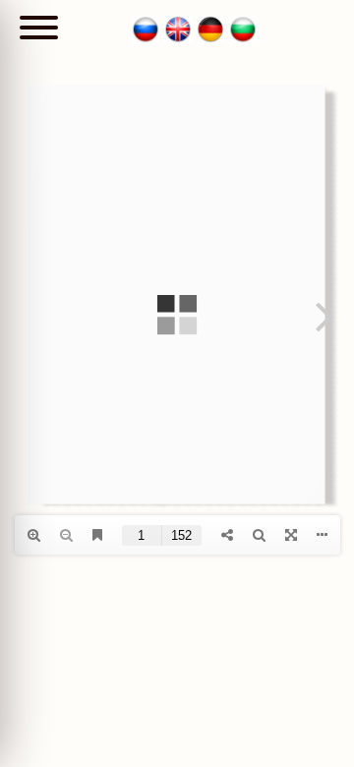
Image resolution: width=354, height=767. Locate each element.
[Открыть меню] (39, 29)
